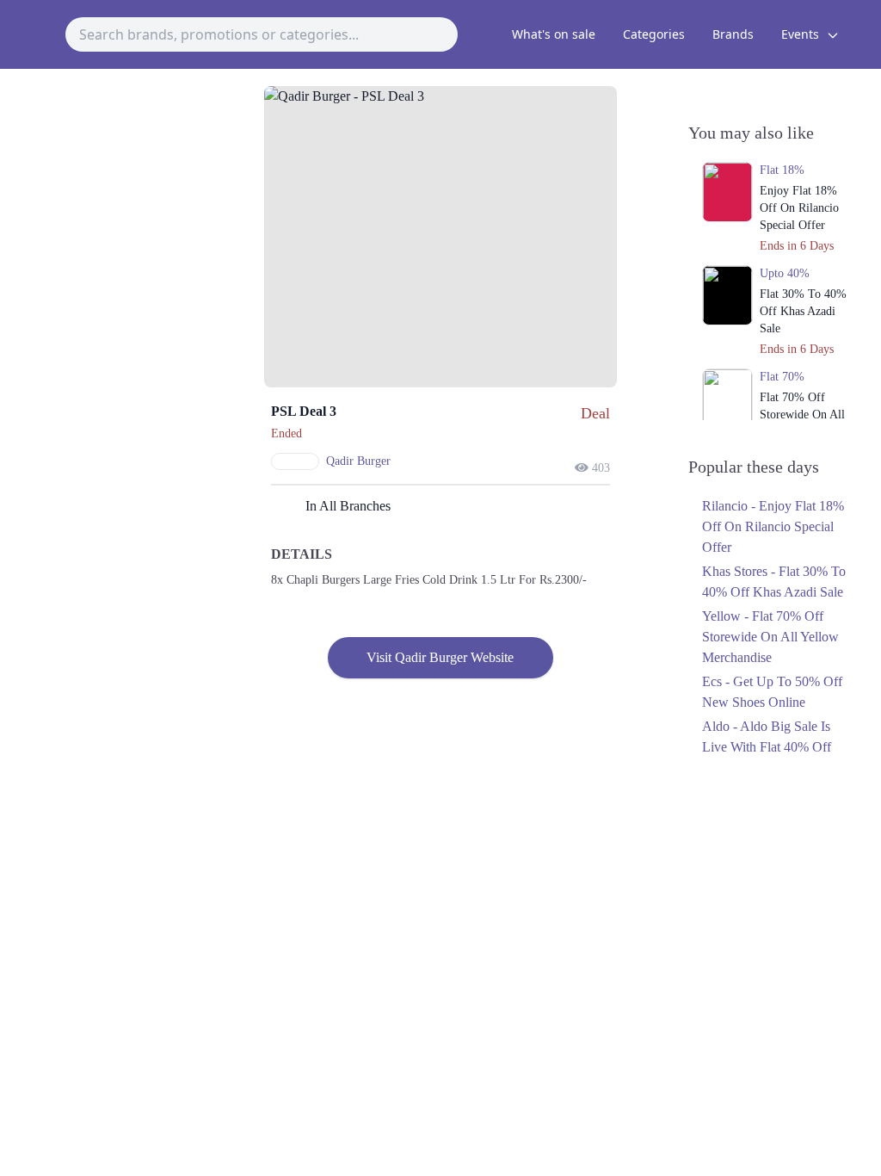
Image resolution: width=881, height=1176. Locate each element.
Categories (654, 34)
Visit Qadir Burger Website (440, 657)
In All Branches (348, 505)
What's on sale (553, 34)
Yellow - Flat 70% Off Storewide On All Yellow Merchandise (770, 637)
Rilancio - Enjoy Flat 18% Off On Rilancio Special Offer (773, 526)
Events (801, 34)
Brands (733, 34)
